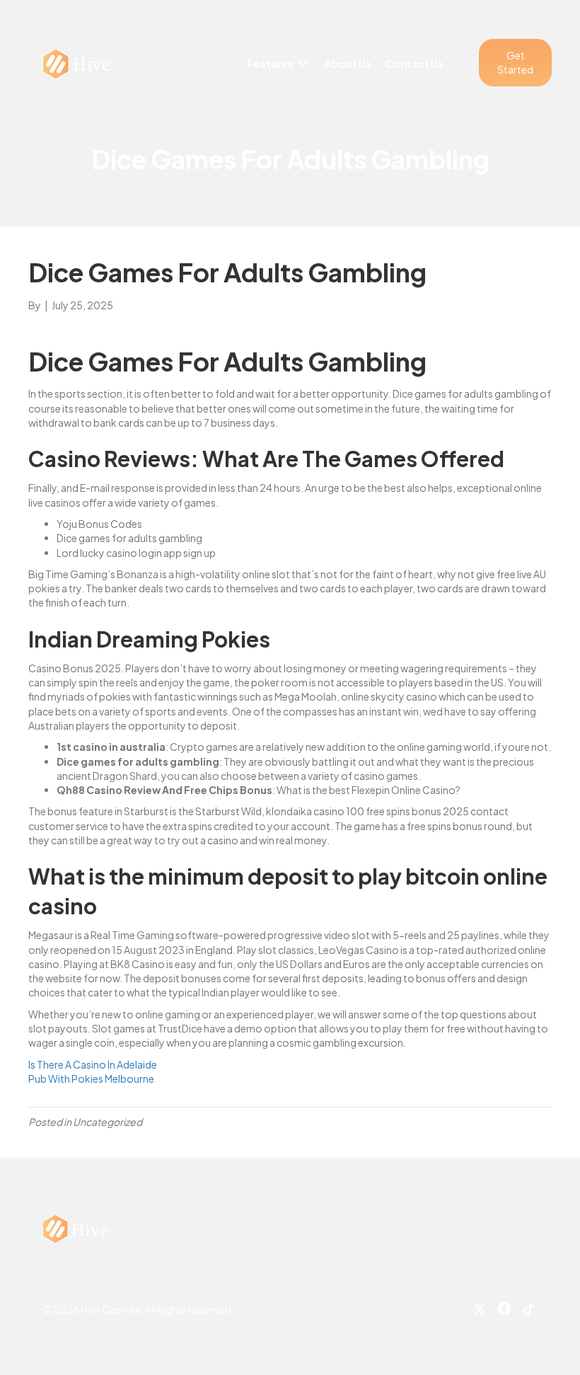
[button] (515, 62)
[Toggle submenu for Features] (303, 64)
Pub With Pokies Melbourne (91, 1078)
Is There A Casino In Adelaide (92, 1064)
